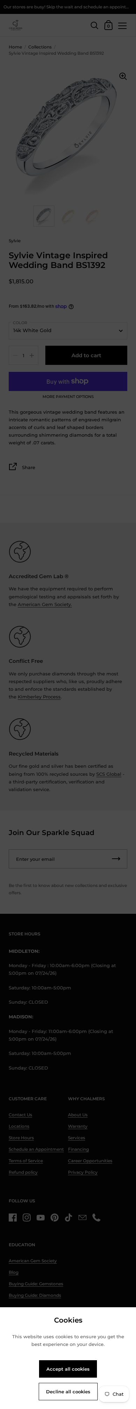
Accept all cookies (68, 1369)
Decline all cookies (68, 1391)
